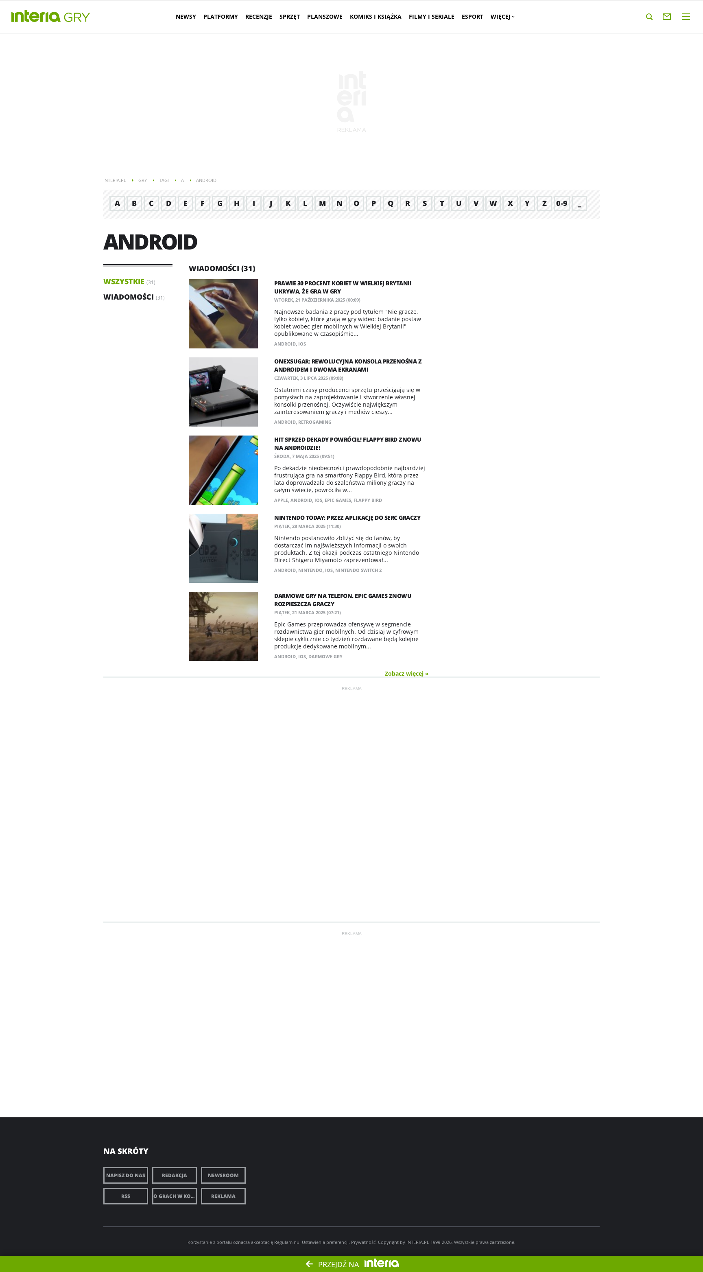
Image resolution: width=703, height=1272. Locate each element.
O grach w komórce (175, 1196)
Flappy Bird (368, 500)
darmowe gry (325, 656)
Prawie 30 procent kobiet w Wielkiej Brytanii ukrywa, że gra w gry (342, 287)
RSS (125, 1196)
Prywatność (363, 1242)
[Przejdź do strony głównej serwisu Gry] (77, 18)
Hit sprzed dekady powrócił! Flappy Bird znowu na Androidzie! (347, 443)
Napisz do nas (125, 1175)
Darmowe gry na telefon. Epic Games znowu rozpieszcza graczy (342, 600)
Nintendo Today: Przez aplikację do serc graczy (347, 517)
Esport (472, 16)
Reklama (223, 1196)
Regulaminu (286, 1242)
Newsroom (223, 1175)
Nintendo (310, 570)
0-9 (562, 203)
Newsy (186, 16)
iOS (302, 344)
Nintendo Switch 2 (358, 570)
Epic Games (338, 500)
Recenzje (258, 16)
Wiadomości (128, 297)
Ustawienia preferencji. (326, 1242)
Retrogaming (315, 422)
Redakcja (174, 1175)
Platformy (220, 16)
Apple (281, 500)
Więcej (501, 16)
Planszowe (325, 16)
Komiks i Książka (376, 16)
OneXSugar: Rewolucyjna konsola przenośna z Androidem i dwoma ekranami (347, 365)
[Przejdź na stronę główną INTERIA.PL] (36, 16)
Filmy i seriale (431, 16)
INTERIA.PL (417, 1242)
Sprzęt (289, 16)
